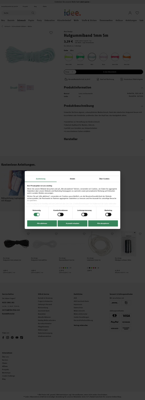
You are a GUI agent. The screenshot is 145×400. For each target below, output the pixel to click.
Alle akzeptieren (103, 223)
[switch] (61, 214)
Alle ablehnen (42, 223)
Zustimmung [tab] (40, 179)
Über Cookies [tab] (104, 179)
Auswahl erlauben (72, 223)
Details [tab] (72, 179)
